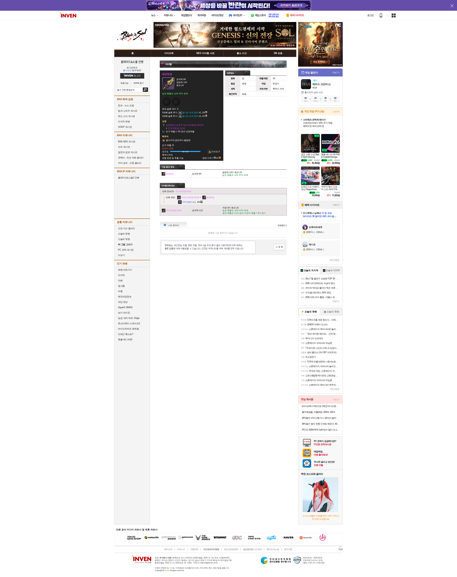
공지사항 (288, 549)
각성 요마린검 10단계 (190, 197)
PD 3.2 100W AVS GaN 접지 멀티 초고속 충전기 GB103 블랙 (321, 429)
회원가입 (124, 83)
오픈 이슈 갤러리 (126, 228)
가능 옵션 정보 (168, 167)
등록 (279, 247)
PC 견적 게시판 (126, 250)
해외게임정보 (124, 296)
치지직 (121, 275)
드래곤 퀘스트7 (125, 334)
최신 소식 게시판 (126, 116)
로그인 (370, 15)
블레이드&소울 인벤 (132, 61)
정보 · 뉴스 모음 (126, 105)
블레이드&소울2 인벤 (128, 177)
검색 (145, 90)
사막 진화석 (187, 202)
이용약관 (194, 549)
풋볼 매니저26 (125, 339)
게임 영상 (123, 302)
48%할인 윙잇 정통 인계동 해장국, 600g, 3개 (321, 423)
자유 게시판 (124, 147)
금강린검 (170, 174)
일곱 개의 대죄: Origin (128, 318)
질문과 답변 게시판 (127, 152)
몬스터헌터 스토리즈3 (129, 323)
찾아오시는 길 (273, 549)
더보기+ (336, 72)
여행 (120, 291)
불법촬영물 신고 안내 (252, 549)
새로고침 (333, 260)
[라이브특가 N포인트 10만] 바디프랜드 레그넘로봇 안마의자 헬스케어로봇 (321, 406)
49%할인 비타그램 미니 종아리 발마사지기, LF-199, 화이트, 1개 (321, 418)
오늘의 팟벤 (124, 239)
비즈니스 (181, 549)
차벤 (120, 280)
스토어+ (336, 111)
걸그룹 (121, 286)
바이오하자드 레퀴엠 (128, 329)
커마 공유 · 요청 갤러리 (129, 163)
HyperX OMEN (125, 307)
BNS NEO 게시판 (126, 141)
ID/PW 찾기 (139, 83)
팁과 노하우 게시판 (127, 111)
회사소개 (168, 549)
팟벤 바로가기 (125, 270)
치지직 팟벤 (124, 121)
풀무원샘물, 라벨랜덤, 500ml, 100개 (318, 412)
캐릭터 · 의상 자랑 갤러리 (131, 157)
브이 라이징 (124, 313)
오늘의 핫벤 (124, 234)
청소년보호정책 (231, 549)
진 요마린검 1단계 (183, 191)
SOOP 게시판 (125, 127)
